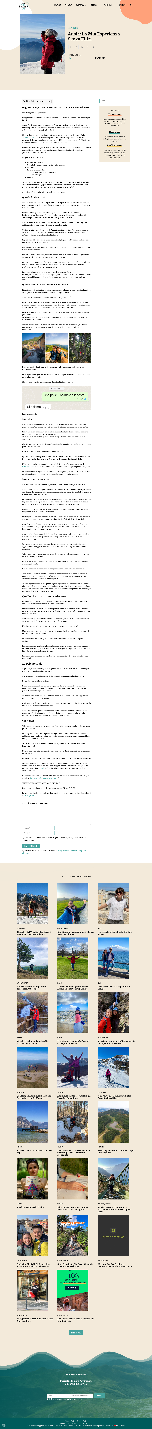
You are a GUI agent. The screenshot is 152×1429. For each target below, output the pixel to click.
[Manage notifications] (3, 1425)
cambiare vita (28, 467)
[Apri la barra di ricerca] (131, 5)
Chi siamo (68, 5)
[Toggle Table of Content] (48, 101)
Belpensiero (73, 27)
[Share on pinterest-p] (87, 47)
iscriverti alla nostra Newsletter (44, 778)
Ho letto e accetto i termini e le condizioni (65, 1399)
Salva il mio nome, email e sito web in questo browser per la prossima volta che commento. (55, 838)
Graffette (122, 1426)
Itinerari (94, 5)
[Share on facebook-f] (70, 47)
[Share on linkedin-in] (82, 47)
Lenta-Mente (28, 138)
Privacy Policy (70, 1421)
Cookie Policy (82, 1421)
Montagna (80, 5)
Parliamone (108, 5)
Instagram (29, 796)
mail (42, 768)
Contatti (122, 5)
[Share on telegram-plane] (93, 47)
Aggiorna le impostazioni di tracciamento (76, 1423)
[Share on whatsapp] (76, 47)
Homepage (57, 5)
